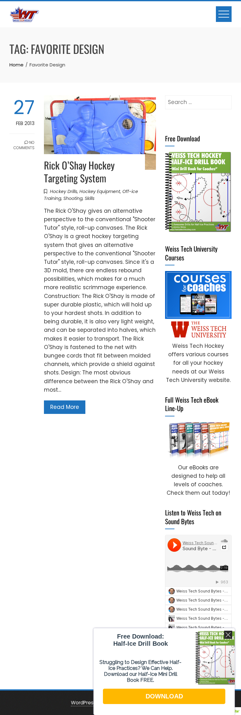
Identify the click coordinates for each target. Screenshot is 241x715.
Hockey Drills (63, 191)
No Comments (24, 145)
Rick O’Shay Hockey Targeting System (79, 171)
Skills (89, 198)
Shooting (73, 198)
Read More (64, 407)
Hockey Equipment (99, 191)
